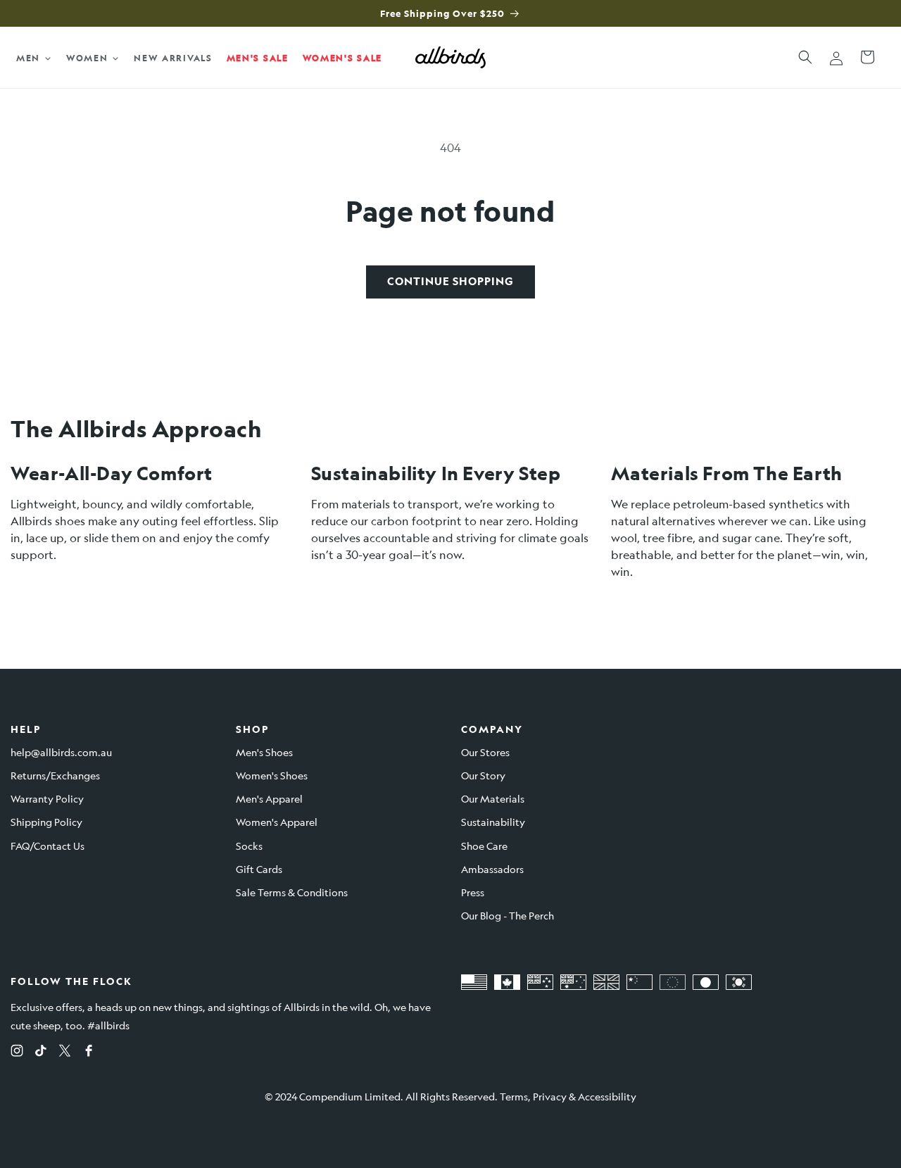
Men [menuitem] (28, 57)
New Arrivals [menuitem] (173, 57)
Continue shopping (450, 281)
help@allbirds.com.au (61, 752)
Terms (514, 1096)
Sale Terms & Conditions (292, 892)
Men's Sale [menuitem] (258, 57)
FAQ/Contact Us (47, 845)
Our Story (483, 775)
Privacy (550, 1096)
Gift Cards (259, 868)
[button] (805, 57)
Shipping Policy (46, 821)
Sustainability (493, 821)
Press (472, 892)
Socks (249, 845)
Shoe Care (484, 845)
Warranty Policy (47, 798)
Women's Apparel (276, 821)
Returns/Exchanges (55, 775)
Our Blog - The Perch (507, 915)
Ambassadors (492, 868)
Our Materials (492, 798)
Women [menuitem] (87, 57)
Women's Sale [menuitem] (342, 57)
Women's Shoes (272, 775)
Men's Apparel (269, 798)
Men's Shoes (264, 752)
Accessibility (607, 1096)
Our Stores (485, 752)
